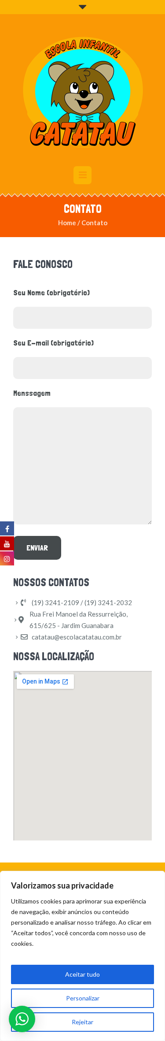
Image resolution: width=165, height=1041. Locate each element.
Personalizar (82, 998)
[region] (82, 956)
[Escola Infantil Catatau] (83, 91)
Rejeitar (82, 1022)
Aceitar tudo (82, 974)
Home (67, 223)
